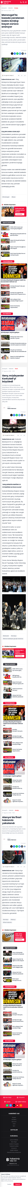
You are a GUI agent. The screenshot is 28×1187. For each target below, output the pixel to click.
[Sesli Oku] (18, 75)
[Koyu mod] (21, 2)
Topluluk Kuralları (14, 1146)
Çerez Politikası (14, 1140)
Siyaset (14, 1117)
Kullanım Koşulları (14, 1144)
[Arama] (23, 2)
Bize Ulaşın (8, 1097)
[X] (14, 1105)
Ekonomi (14, 1121)
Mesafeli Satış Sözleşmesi (14, 1152)
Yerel (14, 1124)
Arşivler (8, 1102)
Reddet (9, 1184)
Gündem (14, 1119)
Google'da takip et (9, 75)
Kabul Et (17, 1184)
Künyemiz (22, 1097)
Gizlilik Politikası (22, 1102)
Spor (14, 1126)
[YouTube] (17, 1105)
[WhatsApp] (7, 1105)
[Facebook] (10, 1105)
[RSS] (20, 1105)
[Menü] (26, 2)
